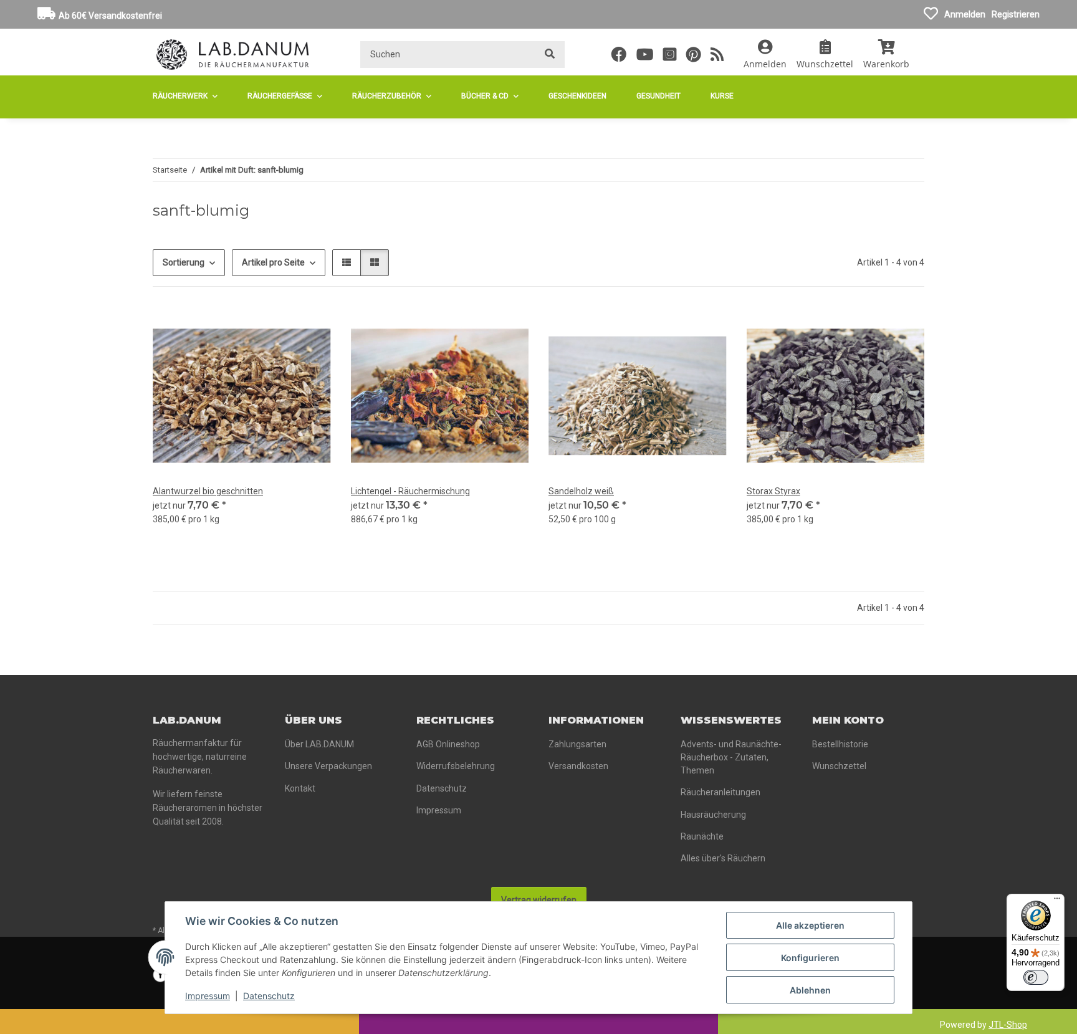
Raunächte (702, 836)
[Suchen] (550, 54)
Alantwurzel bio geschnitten (208, 491)
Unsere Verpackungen (328, 766)
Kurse (722, 96)
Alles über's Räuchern (723, 858)
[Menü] (1057, 901)
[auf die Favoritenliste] (309, 328)
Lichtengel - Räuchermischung (410, 491)
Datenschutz (269, 995)
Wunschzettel (839, 766)
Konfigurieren (810, 957)
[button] (765, 54)
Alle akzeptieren (810, 925)
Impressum (207, 995)
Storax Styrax (773, 491)
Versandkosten (578, 766)
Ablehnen (810, 990)
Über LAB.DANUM (319, 744)
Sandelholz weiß (581, 491)
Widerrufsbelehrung (455, 766)
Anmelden (964, 14)
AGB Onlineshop (448, 744)
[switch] (1035, 977)
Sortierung (183, 262)
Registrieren (1016, 14)
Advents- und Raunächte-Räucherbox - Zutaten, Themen (731, 757)
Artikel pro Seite (273, 262)
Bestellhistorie (840, 744)
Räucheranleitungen (720, 792)
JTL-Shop (1007, 1025)
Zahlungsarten (577, 744)
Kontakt (300, 788)
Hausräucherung (713, 815)
